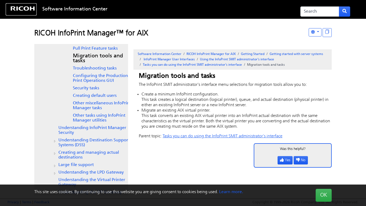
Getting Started (252, 54)
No (303, 160)
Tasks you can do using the (192, 65)
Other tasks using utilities (99, 118)
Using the (237, 59)
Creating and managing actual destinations (88, 155)
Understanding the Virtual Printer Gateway (91, 182)
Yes (287, 160)
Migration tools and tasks (98, 58)
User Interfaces (169, 59)
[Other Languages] (315, 32)
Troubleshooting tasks (95, 68)
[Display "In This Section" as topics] (327, 32)
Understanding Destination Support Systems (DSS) (94, 142)
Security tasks (86, 88)
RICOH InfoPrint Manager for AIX (211, 54)
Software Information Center (74, 9)
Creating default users (95, 96)
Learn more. (231, 192)
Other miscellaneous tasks (102, 105)
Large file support (76, 165)
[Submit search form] (344, 11)
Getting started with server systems (296, 54)
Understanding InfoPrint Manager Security (92, 130)
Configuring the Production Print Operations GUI (100, 78)
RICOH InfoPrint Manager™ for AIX (91, 33)
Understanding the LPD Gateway (91, 172)
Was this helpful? (293, 149)
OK (323, 195)
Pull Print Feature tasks (95, 48)
